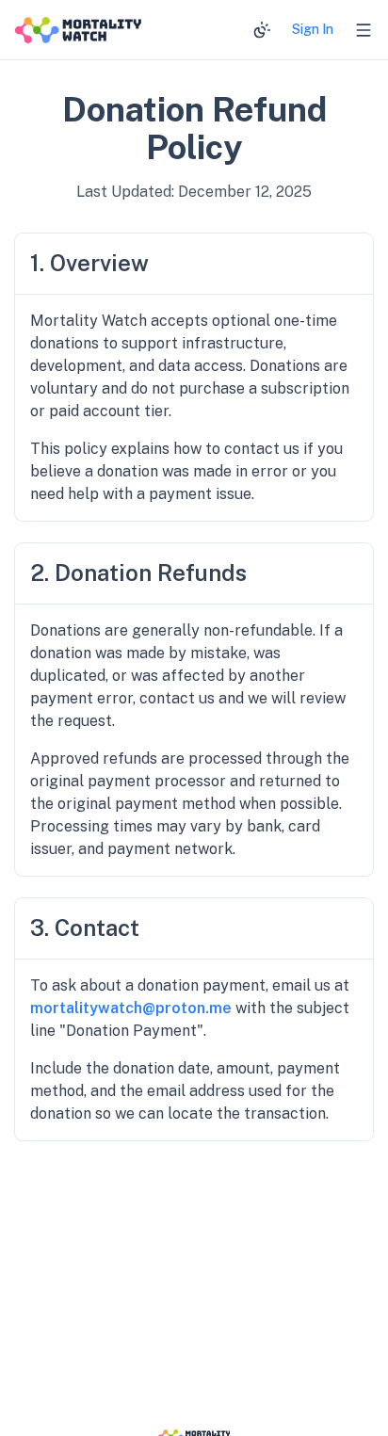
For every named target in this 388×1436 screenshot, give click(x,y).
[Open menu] (363, 30)
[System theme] (262, 30)
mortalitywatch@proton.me (131, 1008)
